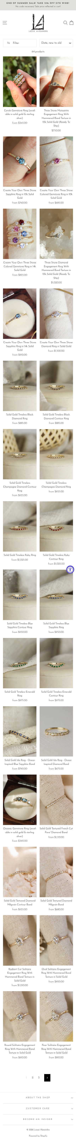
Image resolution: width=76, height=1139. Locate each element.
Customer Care (38, 1109)
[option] (38, 5)
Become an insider (38, 1119)
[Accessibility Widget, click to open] (70, 570)
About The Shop (38, 1098)
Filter (15, 43)
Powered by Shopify (38, 1136)
